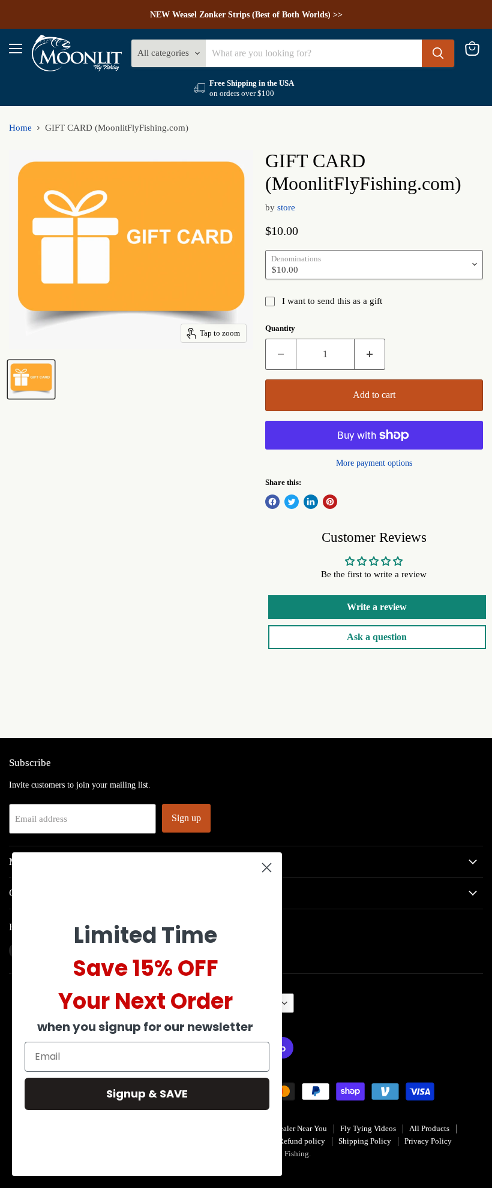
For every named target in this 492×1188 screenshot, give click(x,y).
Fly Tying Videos (368, 1128)
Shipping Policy (364, 1140)
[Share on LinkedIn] (311, 502)
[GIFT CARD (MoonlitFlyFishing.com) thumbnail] (31, 379)
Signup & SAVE (147, 1093)
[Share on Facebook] (272, 502)
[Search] (438, 53)
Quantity (280, 328)
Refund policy (301, 1140)
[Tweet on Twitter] (291, 502)
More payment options (374, 463)
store (286, 207)
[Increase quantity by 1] (370, 354)
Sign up (186, 818)
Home (20, 127)
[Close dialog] (266, 867)
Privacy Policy (428, 1140)
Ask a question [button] (377, 637)
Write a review (377, 607)
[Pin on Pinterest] (330, 502)
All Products (429, 1128)
